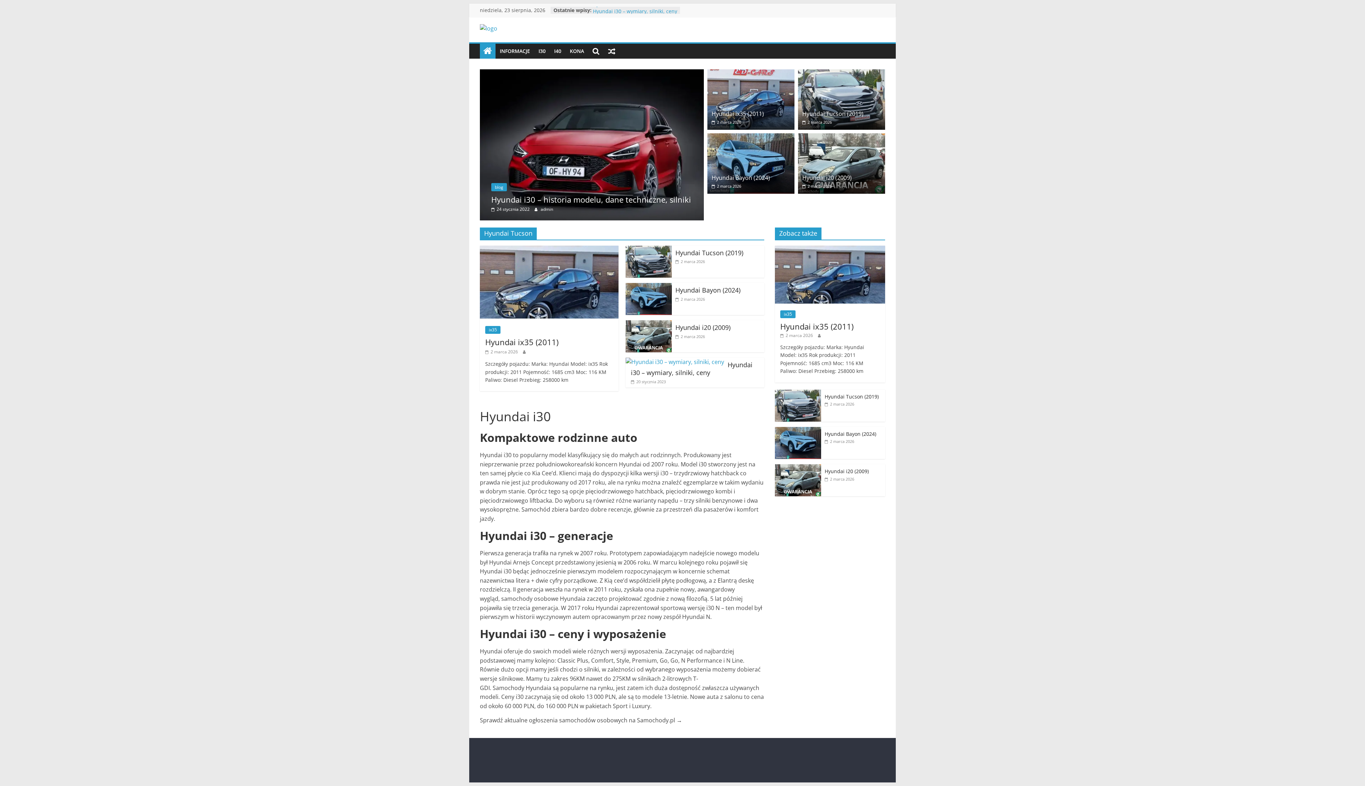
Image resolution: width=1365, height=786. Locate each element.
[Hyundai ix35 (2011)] (750, 73)
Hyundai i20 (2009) (615, 10)
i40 (557, 51)
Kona (577, 51)
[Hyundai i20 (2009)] (841, 137)
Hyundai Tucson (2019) (832, 114)
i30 (542, 51)
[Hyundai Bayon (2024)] (750, 137)
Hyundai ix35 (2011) (738, 114)
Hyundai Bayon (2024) (741, 178)
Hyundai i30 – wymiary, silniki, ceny (692, 368)
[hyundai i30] (488, 51)
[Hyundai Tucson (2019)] (841, 73)
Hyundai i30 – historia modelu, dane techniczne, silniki (591, 199)
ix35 (493, 330)
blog (499, 187)
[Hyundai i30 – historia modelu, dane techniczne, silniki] (592, 73)
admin (547, 209)
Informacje (515, 51)
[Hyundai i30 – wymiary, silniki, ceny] (675, 362)
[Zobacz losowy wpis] (612, 51)
